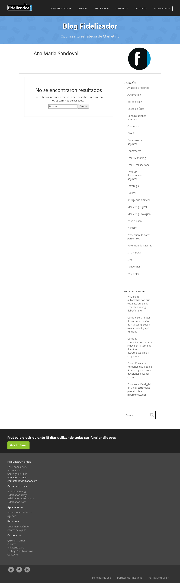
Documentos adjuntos (134, 142)
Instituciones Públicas (19, 512)
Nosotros (121, 8)
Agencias (12, 516)
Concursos (133, 126)
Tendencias (133, 266)
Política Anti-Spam (158, 577)
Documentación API (18, 526)
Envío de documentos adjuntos (134, 175)
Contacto (141, 8)
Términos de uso (101, 577)
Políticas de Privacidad (129, 577)
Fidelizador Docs (16, 502)
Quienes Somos (16, 540)
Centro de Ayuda (16, 530)
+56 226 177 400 (17, 477)
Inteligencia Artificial (138, 200)
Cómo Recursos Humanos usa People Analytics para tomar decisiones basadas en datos (139, 370)
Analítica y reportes (138, 87)
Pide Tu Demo (18, 445)
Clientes (83, 8)
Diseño (131, 133)
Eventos (132, 193)
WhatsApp (133, 273)
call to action (134, 101)
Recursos (101, 8)
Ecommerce (134, 150)
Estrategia (133, 186)
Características (59, 8)
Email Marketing (136, 158)
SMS (130, 259)
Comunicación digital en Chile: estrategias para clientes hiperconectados (139, 389)
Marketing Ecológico (139, 214)
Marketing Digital (137, 207)
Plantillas (132, 228)
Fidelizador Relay (17, 495)
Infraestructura (15, 547)
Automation (134, 94)
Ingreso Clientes (162, 8)
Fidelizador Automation (20, 498)
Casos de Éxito (135, 108)
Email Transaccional (138, 165)
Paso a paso (134, 221)
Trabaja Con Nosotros (20, 551)
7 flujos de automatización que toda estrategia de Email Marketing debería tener (138, 303)
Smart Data (134, 252)
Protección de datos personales (138, 236)
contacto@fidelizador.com (22, 481)
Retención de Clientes (139, 245)
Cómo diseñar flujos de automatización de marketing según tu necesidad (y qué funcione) (138, 324)
